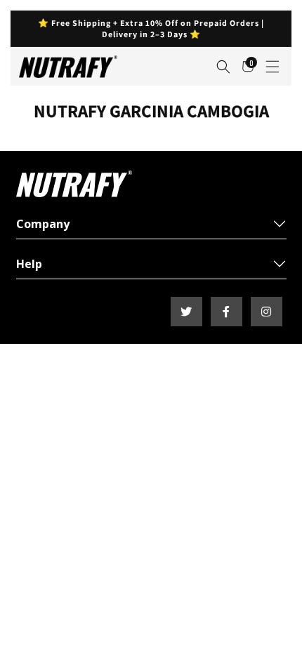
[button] (223, 66)
